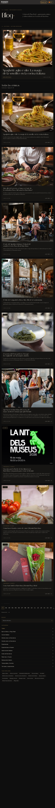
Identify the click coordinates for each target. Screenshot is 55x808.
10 (31, 608)
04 (12, 608)
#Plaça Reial (16, 680)
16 (51, 608)
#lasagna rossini (22, 678)
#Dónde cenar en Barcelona (7, 675)
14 (44, 608)
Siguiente (4, 612)
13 (41, 608)
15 (47, 608)
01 (3, 608)
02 (6, 608)
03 (9, 608)
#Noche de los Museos (39, 678)
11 (35, 608)
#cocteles (42, 673)
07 (22, 608)
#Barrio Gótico (5, 673)
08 (25, 608)
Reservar (43, 2)
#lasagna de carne (13, 678)
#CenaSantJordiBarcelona (24, 673)
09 (28, 608)
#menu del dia (30, 678)
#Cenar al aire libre (13, 673)
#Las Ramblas (5, 678)
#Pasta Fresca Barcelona (7, 680)
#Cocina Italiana (35, 673)
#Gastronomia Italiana (32, 675)
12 (38, 608)
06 (19, 608)
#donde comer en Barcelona (21, 675)
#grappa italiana (42, 675)
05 (15, 608)
